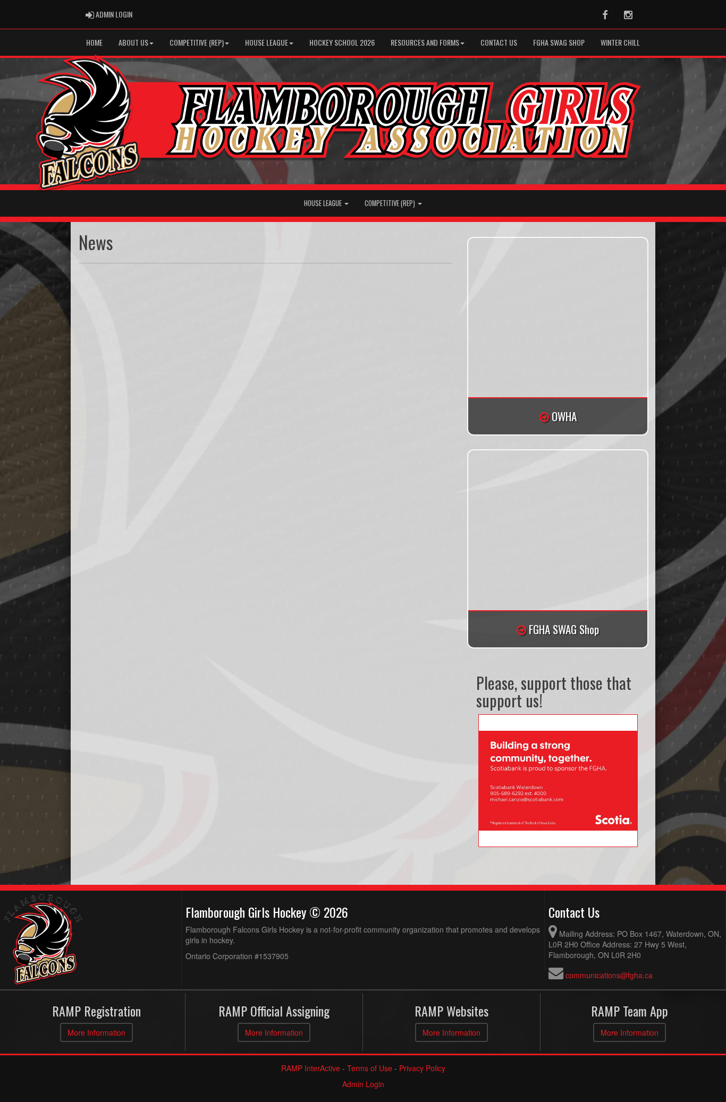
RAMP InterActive (310, 1068)
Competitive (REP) (391, 203)
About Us (133, 42)
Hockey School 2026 (342, 42)
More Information (96, 1032)
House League (266, 42)
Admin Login (363, 1084)
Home (94, 42)
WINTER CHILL (620, 42)
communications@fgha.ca (609, 975)
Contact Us (498, 42)
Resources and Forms (425, 42)
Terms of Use (369, 1068)
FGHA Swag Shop (559, 42)
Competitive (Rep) (197, 42)
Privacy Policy (422, 1068)
